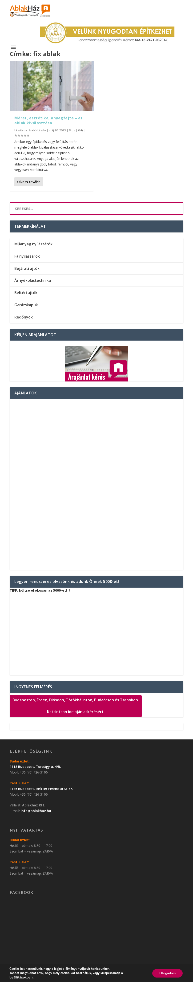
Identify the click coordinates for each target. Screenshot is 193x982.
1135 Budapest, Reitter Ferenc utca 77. (41, 788)
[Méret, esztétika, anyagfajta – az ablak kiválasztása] (52, 86)
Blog (72, 130)
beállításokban (21, 977)
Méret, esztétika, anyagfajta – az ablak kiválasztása (48, 120)
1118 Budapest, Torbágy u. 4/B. (35, 766)
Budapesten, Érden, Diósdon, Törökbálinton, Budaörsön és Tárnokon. (75, 705)
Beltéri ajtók (25, 292)
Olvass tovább (28, 182)
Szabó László (37, 130)
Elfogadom (167, 973)
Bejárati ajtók (27, 268)
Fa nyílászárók (27, 256)
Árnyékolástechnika (32, 280)
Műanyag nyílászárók (33, 244)
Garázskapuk (26, 304)
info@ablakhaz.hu (36, 811)
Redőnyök (23, 317)
